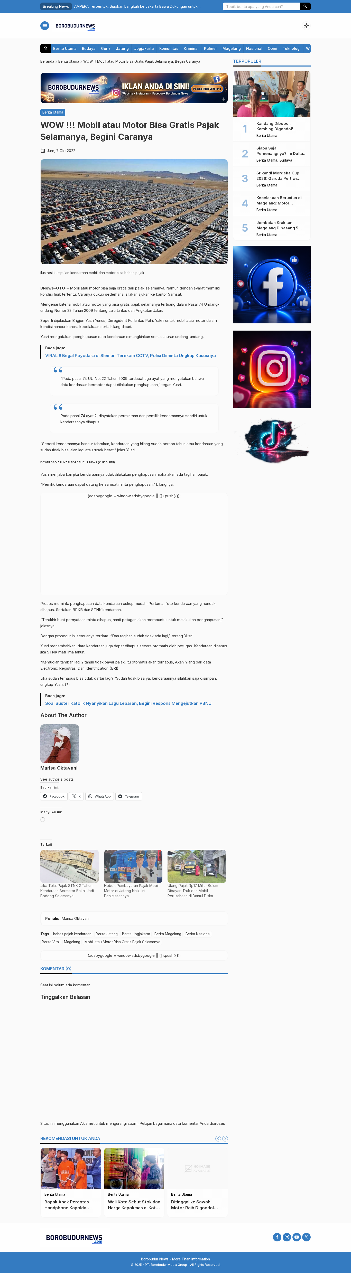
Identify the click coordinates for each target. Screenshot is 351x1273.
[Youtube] (296, 1237)
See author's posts (57, 779)
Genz (105, 48)
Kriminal (191, 48)
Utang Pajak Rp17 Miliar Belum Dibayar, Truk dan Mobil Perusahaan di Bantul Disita (193, 890)
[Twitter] (306, 1237)
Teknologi (292, 48)
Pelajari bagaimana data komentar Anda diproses (182, 1123)
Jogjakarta (144, 48)
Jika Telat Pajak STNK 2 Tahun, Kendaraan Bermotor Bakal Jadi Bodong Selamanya (67, 890)
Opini (272, 48)
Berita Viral (51, 942)
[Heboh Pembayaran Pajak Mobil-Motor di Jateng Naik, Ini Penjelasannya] (133, 866)
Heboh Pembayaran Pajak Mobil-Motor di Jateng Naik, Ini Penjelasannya (132, 890)
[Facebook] (277, 1237)
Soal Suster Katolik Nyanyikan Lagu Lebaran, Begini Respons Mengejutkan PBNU (128, 703)
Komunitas (168, 48)
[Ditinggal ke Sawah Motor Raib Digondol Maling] (197, 1168)
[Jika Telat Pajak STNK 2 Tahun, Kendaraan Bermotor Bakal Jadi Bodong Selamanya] (69, 866)
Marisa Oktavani (59, 768)
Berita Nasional (198, 934)
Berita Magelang (167, 934)
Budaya (89, 48)
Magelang (232, 48)
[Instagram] (287, 1237)
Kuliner (210, 48)
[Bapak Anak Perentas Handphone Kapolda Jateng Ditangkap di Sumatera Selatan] (71, 1168)
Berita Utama (65, 48)
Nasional (254, 48)
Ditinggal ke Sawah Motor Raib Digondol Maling (192, 1207)
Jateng (122, 48)
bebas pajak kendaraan (72, 934)
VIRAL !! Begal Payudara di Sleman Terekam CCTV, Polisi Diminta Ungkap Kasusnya (130, 355)
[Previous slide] (218, 1138)
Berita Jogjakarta (136, 934)
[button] (305, 6)
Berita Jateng (107, 934)
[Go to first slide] (225, 1138)
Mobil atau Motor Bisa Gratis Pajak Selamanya (122, 942)
